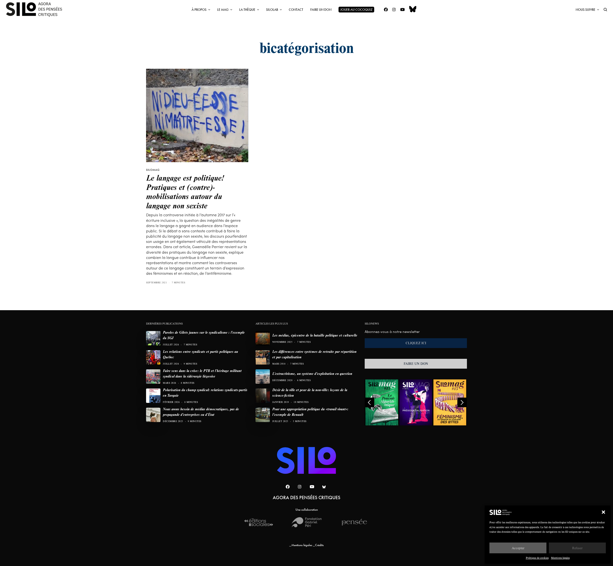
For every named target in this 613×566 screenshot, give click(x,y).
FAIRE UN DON (416, 363)
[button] (603, 512)
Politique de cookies (537, 558)
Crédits (319, 545)
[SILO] (36, 9)
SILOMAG (153, 170)
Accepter (518, 548)
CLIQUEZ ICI (416, 343)
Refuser (577, 548)
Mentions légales (560, 558)
